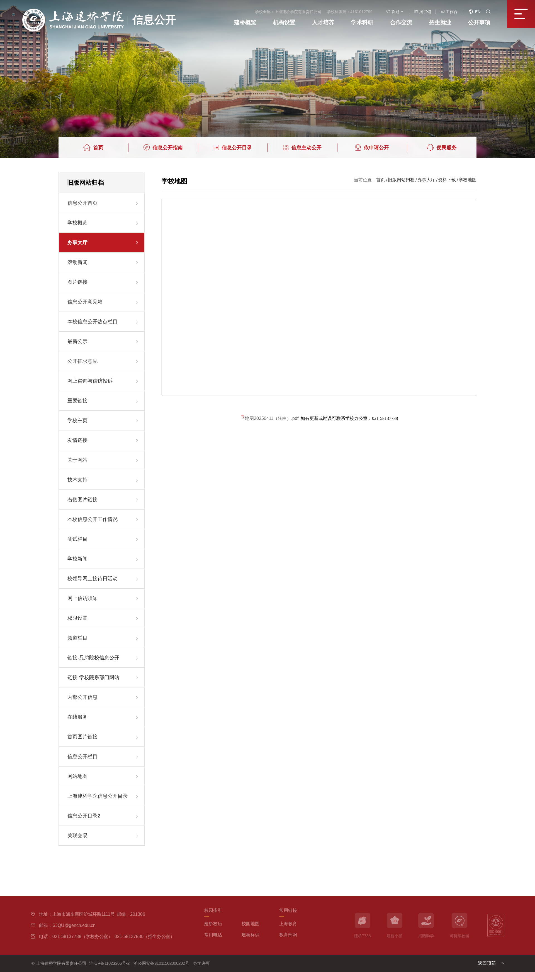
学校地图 (467, 179)
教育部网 (288, 934)
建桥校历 (213, 923)
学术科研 (362, 22)
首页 (380, 179)
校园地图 (250, 923)
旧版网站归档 (401, 179)
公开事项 (479, 22)
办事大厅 (426, 179)
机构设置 (284, 22)
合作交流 (401, 22)
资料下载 (447, 179)
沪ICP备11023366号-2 (109, 963)
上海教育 (288, 923)
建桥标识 (250, 934)
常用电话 (213, 934)
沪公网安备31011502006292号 (161, 963)
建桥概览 (245, 22)
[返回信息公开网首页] (99, 10)
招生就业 (440, 22)
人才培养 (323, 22)
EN (477, 11)
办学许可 (201, 963)
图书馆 (425, 11)
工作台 (452, 11)
